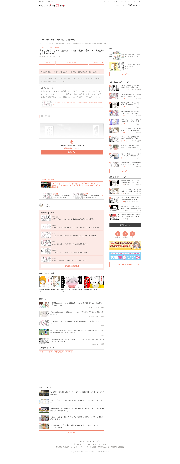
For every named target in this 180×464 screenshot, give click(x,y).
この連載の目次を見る (71, 266)
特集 (110, 48)
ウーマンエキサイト (54, 56)
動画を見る (71, 152)
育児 (47, 40)
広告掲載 (121, 447)
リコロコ (69, 352)
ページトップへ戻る (125, 264)
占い (125, 1)
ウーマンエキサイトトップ (120, 5)
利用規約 (66, 447)
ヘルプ (104, 444)
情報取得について (103, 447)
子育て (101, 1)
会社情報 (59, 447)
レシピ (110, 1)
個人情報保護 (91, 447)
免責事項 (114, 447)
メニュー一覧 (137, 1)
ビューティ (115, 1)
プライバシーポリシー (78, 447)
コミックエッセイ (46, 352)
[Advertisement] (90, 23)
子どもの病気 (70, 40)
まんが (121, 1)
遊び (62, 40)
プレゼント (130, 1)
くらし (105, 1)
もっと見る (71, 432)
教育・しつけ (55, 40)
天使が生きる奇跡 (55, 47)
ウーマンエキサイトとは (82, 444)
